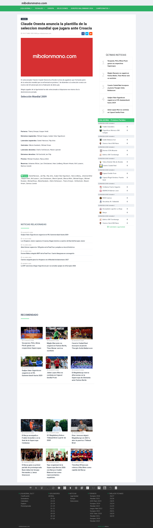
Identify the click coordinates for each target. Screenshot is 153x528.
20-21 (52, 511)
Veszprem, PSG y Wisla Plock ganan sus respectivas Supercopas (31, 345)
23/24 (112, 503)
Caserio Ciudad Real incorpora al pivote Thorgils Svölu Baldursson (82, 345)
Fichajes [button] (39, 8)
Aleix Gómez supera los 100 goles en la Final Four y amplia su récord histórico (48, 247)
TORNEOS (92, 493)
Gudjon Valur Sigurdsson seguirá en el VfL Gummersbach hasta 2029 (44, 235)
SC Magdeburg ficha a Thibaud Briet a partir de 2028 (56, 437)
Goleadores (25, 498)
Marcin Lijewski (57, 178)
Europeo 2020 (95, 518)
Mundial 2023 (95, 506)
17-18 (52, 518)
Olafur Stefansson (56, 181)
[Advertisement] (53, 113)
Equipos (23, 503)
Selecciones (63, 8)
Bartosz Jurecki (31, 183)
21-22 (52, 508)
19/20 (112, 513)
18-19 (52, 516)
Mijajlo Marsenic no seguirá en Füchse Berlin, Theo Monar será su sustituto (119, 75)
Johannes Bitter (87, 176)
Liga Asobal (74, 496)
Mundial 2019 (95, 521)
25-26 (52, 498)
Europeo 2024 (95, 503)
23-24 (52, 503)
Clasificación (25, 496)
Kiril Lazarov (35, 178)
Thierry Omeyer (68, 181)
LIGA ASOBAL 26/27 (27, 493)
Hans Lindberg (76, 176)
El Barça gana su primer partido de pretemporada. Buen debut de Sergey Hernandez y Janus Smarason (32, 470)
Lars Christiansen (45, 178)
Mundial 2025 (95, 498)
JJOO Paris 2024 (95, 501)
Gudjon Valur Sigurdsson (62, 176)
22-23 (52, 506)
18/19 (112, 516)
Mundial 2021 (95, 516)
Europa (51, 8)
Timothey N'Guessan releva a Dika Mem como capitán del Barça (81, 467)
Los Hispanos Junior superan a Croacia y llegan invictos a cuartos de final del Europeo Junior (53, 241)
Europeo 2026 (95, 496)
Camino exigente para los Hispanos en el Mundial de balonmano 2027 (45, 260)
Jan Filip (42, 176)
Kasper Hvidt (26, 178)
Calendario (24, 501)
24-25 (52, 501)
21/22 (112, 508)
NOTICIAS (72, 493)
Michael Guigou (78, 178)
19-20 (52, 513)
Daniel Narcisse (34, 176)
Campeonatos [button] (102, 8)
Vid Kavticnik (78, 181)
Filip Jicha (50, 176)
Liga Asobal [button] (25, 8)
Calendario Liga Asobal (117, 227)
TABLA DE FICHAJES (116, 493)
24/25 (112, 501)
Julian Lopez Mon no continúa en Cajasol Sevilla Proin (55, 375)
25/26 (112, 498)
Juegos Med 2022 (96, 508)
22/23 (112, 506)
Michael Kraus (32, 181)
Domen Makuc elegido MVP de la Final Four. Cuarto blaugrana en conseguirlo (47, 253)
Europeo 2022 (95, 511)
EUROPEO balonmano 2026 (83, 8)
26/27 (112, 496)
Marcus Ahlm (67, 178)
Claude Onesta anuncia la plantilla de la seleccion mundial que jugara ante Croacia (56, 26)
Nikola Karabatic (43, 181)
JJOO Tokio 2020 (96, 513)
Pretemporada (26, 506)
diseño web (101, 526)
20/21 (112, 511)
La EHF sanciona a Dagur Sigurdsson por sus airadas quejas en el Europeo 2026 (48, 266)
